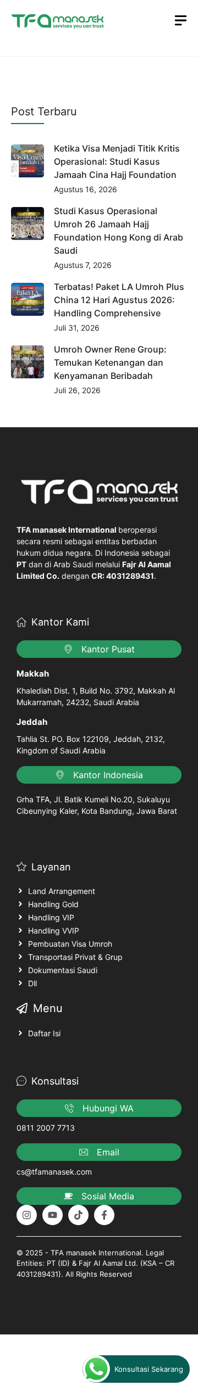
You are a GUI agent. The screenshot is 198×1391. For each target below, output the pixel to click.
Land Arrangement (61, 891)
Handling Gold (53, 904)
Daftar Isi (44, 1033)
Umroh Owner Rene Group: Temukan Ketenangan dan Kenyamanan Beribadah (110, 362)
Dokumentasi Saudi (62, 970)
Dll (32, 983)
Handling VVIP (53, 930)
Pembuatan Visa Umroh (70, 943)
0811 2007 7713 (45, 1127)
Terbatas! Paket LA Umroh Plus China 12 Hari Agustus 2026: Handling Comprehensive (119, 300)
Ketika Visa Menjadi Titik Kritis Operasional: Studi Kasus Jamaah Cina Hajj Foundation (117, 161)
